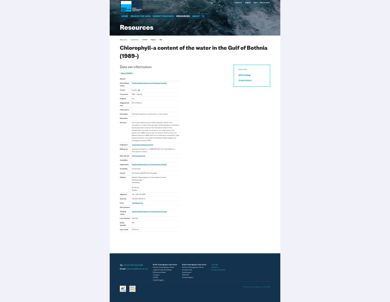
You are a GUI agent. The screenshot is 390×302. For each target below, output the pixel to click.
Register (248, 2)
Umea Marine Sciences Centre (142, 145)
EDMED (144, 40)
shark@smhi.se (137, 203)
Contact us (238, 2)
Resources (183, 16)
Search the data (141, 16)
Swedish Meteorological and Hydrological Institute (149, 83)
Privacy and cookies (218, 270)
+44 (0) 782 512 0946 (133, 265)
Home (124, 16)
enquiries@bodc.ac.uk (137, 269)
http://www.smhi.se (138, 156)
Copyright (214, 264)
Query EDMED (126, 73)
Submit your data (163, 16)
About (196, 16)
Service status (265, 2)
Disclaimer (215, 267)
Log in (255, 2)
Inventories (134, 40)
